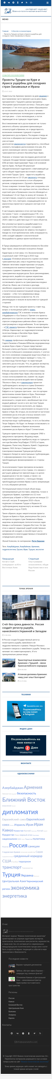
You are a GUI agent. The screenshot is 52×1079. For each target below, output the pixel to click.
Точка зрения (26, 588)
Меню (5, 19)
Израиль (19, 824)
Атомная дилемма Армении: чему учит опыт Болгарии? (32, 676)
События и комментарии (13, 75)
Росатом (5, 847)
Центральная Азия (14, 881)
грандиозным (27, 383)
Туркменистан (27, 868)
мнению (8, 340)
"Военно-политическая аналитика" (35, 1062)
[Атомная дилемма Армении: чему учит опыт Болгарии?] (8, 677)
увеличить (32, 178)
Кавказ (7, 830)
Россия (18, 846)
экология (40, 550)
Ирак (29, 824)
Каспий (27, 831)
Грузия (19, 550)
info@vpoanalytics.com (27, 1042)
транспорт (12, 867)
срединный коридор (28, 856)
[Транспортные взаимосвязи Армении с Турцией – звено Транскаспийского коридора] (8, 663)
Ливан (17, 835)
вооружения (6, 806)
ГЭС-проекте (11, 327)
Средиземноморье (7, 856)
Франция (36, 876)
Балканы (12, 1012)
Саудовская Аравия (11, 852)
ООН (23, 839)
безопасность (26, 793)
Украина (27, 875)
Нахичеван (36, 835)
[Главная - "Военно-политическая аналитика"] (26, 9)
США (6, 861)
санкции (34, 846)
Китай (40, 831)
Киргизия (34, 831)
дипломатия (20, 812)
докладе (7, 259)
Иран (25, 550)
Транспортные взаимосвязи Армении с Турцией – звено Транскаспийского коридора (32, 663)
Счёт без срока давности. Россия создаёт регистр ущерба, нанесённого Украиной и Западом (24, 628)
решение (43, 96)
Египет (12, 825)
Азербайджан (13, 547)
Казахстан (18, 831)
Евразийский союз (14, 819)
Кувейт (45, 831)
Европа (11, 1018)
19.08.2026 (7, 635)
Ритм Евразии (38, 541)
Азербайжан (25, 547)
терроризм (25, 861)
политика (39, 838)
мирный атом (26, 835)
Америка (12, 1015)
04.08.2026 (23, 669)
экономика (25, 888)
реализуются (19, 144)
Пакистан (28, 839)
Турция (32, 550)
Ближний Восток (23, 800)
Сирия (39, 852)
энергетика (14, 896)
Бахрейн (13, 794)
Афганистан (6, 794)
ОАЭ (19, 839)
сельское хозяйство (28, 852)
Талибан (15, 862)
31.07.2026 (23, 681)
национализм (9, 839)
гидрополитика (9, 550)
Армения (35, 547)
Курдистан (8, 835)
